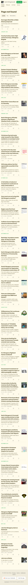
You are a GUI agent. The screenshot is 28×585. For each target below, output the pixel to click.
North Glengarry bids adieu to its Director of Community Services (10, 253)
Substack (6, 582)
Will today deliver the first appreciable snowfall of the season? (9, 166)
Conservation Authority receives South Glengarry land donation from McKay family (9, 385)
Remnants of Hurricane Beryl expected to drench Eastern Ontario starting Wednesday (10, 399)
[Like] (2, 29)
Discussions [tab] (12, 15)
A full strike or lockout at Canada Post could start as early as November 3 (9, 183)
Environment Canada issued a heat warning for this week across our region (10, 421)
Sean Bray (7, 26)
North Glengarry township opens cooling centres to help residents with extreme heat (10, 85)
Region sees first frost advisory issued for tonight (9, 210)
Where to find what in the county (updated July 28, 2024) (9, 550)
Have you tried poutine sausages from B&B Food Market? (9, 295)
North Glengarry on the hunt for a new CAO (10, 54)
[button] (2, 5)
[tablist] (8, 15)
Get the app (21, 578)
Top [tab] (7, 15)
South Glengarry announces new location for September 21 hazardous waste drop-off (10, 268)
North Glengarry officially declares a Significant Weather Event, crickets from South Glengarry (10, 119)
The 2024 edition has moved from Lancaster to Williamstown (10, 272)
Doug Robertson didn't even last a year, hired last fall (10, 436)
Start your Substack (10, 578)
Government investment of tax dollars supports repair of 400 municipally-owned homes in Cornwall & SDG (10, 370)
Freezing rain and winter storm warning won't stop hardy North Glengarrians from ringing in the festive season (9, 453)
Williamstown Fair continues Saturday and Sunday (10, 312)
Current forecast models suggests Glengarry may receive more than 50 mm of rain (10, 330)
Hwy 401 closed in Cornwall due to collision (10, 281)
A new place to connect (7, 560)
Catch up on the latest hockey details (8, 42)
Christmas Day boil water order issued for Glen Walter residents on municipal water (10, 137)
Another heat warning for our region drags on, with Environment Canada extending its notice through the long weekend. (10, 344)
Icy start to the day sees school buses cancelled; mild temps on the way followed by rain (10, 151)
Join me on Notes (6, 558)
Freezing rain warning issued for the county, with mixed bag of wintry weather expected (10, 481)
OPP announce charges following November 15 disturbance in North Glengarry (10, 500)
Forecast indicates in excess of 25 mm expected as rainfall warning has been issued (9, 403)
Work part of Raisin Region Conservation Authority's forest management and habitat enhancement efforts (9, 471)
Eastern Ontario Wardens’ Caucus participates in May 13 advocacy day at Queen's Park (9, 71)
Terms (18, 573)
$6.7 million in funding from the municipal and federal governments (10, 375)
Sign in (25, 2)
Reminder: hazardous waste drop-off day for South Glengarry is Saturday (10, 239)
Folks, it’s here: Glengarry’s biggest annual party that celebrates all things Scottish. (10, 357)
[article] (14, 24)
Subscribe (19, 2)
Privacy (14, 573)
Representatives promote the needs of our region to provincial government (10, 75)
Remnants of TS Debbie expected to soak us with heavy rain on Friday (9, 325)
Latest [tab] (3, 15)
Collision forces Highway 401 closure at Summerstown (10, 222)
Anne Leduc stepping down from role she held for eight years (9, 258)
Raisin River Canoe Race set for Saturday (9, 102)
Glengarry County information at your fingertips (7, 545)
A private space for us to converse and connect (10, 532)
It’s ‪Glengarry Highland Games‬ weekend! (8, 353)
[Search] (25, 15)
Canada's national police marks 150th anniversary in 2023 (9, 516)
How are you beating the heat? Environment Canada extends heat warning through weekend (9, 340)
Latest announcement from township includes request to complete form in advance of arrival (10, 243)
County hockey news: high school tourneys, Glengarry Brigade (9, 37)
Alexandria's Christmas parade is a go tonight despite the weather (8, 449)
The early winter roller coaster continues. (9, 156)
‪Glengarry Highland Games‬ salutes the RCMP (9, 512)
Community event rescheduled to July (9, 24)
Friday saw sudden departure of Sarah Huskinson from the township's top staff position (9, 58)
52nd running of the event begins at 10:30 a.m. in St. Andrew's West (10, 106)
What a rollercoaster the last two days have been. (9, 200)
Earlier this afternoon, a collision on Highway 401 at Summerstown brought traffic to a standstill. (10, 226)
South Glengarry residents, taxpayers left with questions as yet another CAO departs (10, 431)
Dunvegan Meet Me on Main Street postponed (9, 20)
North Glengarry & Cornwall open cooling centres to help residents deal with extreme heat (10, 417)
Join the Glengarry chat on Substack (9, 528)
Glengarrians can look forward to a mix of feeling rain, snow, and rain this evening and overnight (10, 486)
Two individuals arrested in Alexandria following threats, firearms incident (10, 496)
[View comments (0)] (8, 29)
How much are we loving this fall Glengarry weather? (10, 197)
